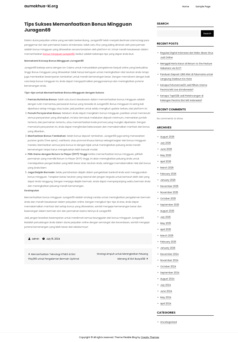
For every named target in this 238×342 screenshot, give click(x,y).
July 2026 (165, 143)
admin (35, 238)
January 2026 (168, 180)
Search (163, 23)
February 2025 (168, 241)
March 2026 (167, 167)
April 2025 (165, 229)
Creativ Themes (150, 337)
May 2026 (165, 155)
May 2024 (165, 297)
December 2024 (169, 254)
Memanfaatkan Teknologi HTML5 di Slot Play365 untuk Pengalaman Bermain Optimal (53, 256)
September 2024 (169, 272)
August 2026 (167, 136)
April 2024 (165, 303)
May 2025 (165, 223)
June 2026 (166, 149)
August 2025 (167, 210)
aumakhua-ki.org (41, 6)
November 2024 (169, 260)
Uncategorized (168, 322)
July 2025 (165, 217)
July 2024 (165, 285)
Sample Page (203, 6)
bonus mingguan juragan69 (58, 54)
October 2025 (168, 198)
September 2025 (169, 204)
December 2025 (169, 186)
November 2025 (169, 192)
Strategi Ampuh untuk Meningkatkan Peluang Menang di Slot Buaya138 (122, 256)
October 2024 (168, 266)
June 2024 (166, 291)
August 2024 (167, 278)
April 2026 (165, 161)
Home (185, 6)
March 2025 (166, 235)
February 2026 (168, 173)
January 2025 (167, 248)
